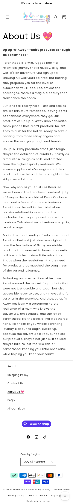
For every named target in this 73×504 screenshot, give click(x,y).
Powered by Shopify (39, 489)
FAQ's (11, 400)
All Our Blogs (16, 408)
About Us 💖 (15, 392)
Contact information (38, 501)
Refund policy (62, 489)
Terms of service (37, 495)
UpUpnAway (20, 489)
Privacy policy (16, 495)
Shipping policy (60, 495)
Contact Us (15, 383)
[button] (7, 17)
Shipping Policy (17, 375)
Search (12, 366)
